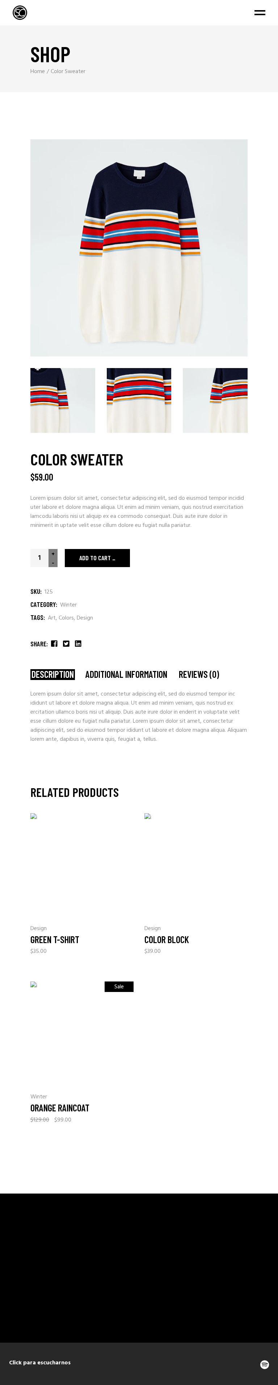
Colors (66, 618)
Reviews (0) (199, 674)
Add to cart (95, 558)
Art (52, 618)
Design (85, 618)
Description (52, 674)
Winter (68, 605)
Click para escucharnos (40, 1363)
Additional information (126, 674)
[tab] (52, 674)
